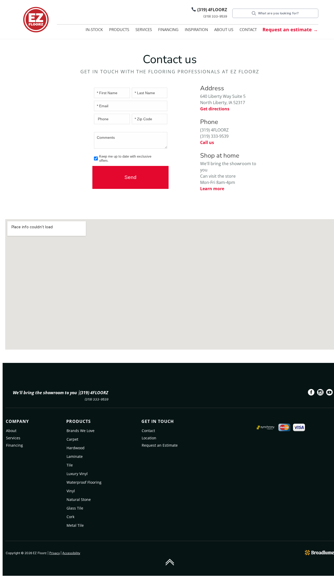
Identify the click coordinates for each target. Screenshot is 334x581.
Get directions (214, 109)
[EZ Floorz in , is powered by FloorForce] (319, 552)
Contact (248, 29)
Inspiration (196, 29)
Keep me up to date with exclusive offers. (125, 158)
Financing (168, 29)
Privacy (54, 553)
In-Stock (94, 29)
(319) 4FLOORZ (212, 10)
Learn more (212, 188)
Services (143, 29)
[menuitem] (311, 393)
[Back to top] (169, 562)
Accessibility (71, 553)
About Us (223, 29)
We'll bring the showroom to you (45, 393)
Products (119, 29)
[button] (119, 30)
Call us (207, 142)
